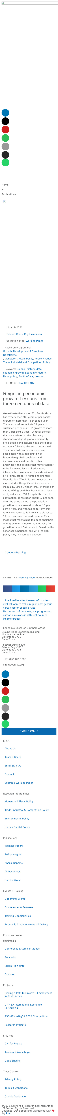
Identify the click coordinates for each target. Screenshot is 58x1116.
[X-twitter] (5, 121)
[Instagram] (5, 155)
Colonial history (26, 368)
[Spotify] (5, 138)
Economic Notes (12, 935)
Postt (9, 1113)
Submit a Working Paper (19, 782)
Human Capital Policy (17, 827)
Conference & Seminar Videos (22, 948)
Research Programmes (16, 793)
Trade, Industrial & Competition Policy (27, 809)
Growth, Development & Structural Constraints (23, 353)
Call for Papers (13, 1043)
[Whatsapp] (5, 162)
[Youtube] (5, 129)
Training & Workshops (17, 1052)
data (39, 368)
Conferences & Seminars (19, 907)
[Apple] (5, 146)
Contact (9, 774)
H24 (20, 383)
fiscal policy (10, 376)
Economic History (35, 372)
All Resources (12, 871)
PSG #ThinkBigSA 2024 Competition (26, 1016)
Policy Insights (13, 854)
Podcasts (10, 957)
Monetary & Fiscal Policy (18, 358)
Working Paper (27, 577)
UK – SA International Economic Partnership (23, 1006)
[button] (7, 588)
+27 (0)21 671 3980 (14, 659)
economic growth (13, 372)
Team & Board (13, 757)
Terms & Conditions (16, 1087)
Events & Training (13, 890)
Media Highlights (14, 965)
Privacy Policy (13, 1079)
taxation (39, 376)
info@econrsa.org (13, 664)
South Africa (26, 376)
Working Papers (14, 845)
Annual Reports (14, 862)
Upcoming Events (15, 898)
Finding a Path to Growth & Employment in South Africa (28, 994)
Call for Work (12, 880)
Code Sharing (13, 1060)
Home (5, 184)
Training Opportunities (18, 915)
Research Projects (15, 1024)
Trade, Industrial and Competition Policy (26, 362)
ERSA (6, 740)
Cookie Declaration (16, 1096)
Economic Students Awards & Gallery (26, 924)
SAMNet (8, 1035)
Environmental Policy (17, 818)
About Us (10, 748)
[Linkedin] (5, 113)
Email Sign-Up (13, 765)
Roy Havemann (33, 334)
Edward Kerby (14, 334)
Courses (9, 974)
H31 (26, 383)
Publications (9, 194)
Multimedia (9, 940)
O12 (32, 383)
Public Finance (43, 358)
